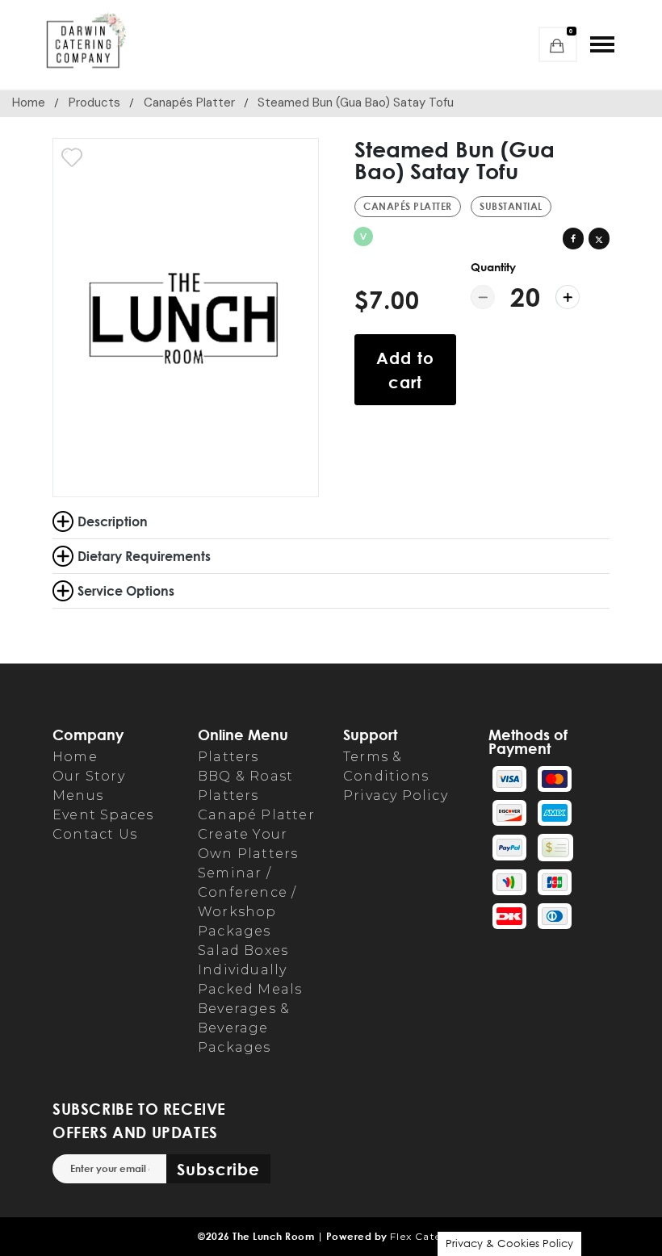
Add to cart (405, 369)
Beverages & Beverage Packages (244, 1028)
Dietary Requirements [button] (144, 555)
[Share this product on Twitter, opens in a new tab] (599, 238)
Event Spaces (102, 815)
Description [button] (113, 521)
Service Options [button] (126, 590)
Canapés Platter (189, 102)
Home (28, 102)
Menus (77, 795)
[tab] (331, 556)
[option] (185, 317)
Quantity (493, 267)
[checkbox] (71, 157)
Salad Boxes (243, 950)
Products (94, 102)
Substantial (511, 206)
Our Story (88, 776)
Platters (228, 756)
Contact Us (94, 834)
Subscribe (218, 1169)
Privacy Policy (395, 795)
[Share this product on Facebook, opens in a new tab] (573, 238)
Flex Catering (427, 1236)
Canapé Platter (256, 815)
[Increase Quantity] (567, 297)
